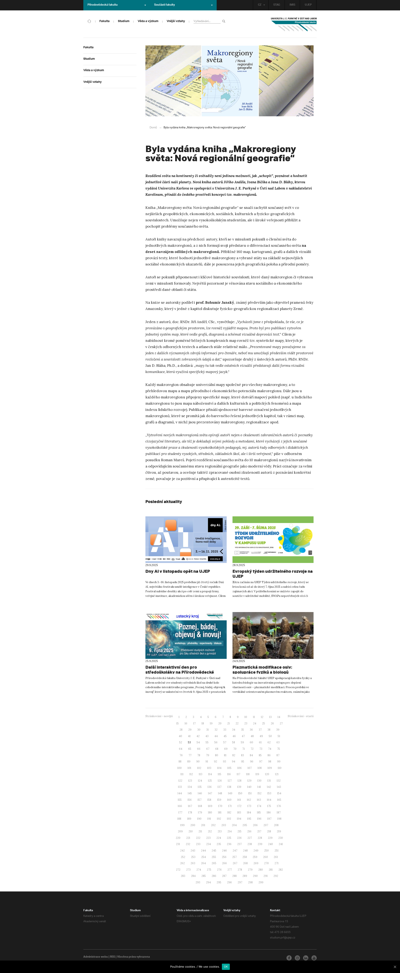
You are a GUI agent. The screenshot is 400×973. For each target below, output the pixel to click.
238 (250, 844)
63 (278, 742)
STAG (276, 5)
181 (219, 812)
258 (244, 857)
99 (278, 761)
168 (200, 806)
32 (216, 729)
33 (224, 729)
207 (266, 825)
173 (249, 806)
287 (224, 876)
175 (269, 806)
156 (190, 800)
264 (203, 863)
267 (235, 863)
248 (245, 850)
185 (259, 812)
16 (186, 723)
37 (260, 729)
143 (279, 787)
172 (239, 806)
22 (237, 723)
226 (239, 838)
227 (250, 838)
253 (193, 857)
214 (230, 831)
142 (269, 787)
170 (220, 806)
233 (198, 844)
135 (200, 787)
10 (245, 717)
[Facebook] (289, 958)
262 (182, 863)
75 (278, 749)
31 (207, 729)
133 (180, 787)
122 (180, 780)
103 (209, 768)
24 (254, 723)
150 (240, 793)
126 (220, 780)
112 (191, 774)
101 (189, 768)
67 (207, 749)
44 (216, 736)
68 (216, 749)
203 (223, 825)
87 (277, 755)
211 (200, 831)
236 (229, 844)
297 (240, 882)
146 (200, 793)
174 (259, 806)
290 (255, 876)
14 (279, 717)
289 (244, 876)
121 (277, 774)
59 (242, 742)
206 (255, 825)
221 (188, 838)
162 (249, 800)
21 (228, 723)
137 (219, 787)
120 (267, 774)
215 (239, 831)
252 (183, 857)
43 (207, 736)
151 (250, 793)
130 (259, 780)
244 (203, 850)
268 (245, 863)
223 (208, 838)
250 (266, 850)
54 (198, 742)
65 (189, 749)
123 (190, 780)
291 (266, 876)
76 (181, 755)
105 (229, 768)
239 (260, 844)
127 (230, 780)
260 (265, 857)
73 (260, 749)
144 (180, 793)
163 (259, 800)
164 (269, 800)
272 (178, 869)
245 (214, 850)
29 (189, 729)
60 (251, 742)
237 (239, 844)
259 (255, 857)
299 (261, 882)
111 (182, 774)
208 (276, 825)
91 (206, 761)
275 (209, 869)
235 (219, 844)
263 (193, 863)
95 (242, 761)
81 (225, 755)
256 (224, 857)
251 (277, 850)
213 (220, 831)
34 (233, 729)
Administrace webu (95, 957)
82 (233, 755)
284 (193, 876)
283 (183, 876)
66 (198, 749)
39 (277, 729)
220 (178, 838)
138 (229, 787)
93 (224, 761)
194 (239, 819)
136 (210, 787)
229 (270, 838)
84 (251, 755)
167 (190, 806)
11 (254, 717)
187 (279, 812)
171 (230, 806)
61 (260, 742)
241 (281, 844)
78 (198, 755)
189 (189, 819)
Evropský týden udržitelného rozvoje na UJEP (272, 574)
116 (229, 774)
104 (219, 768)
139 (239, 787)
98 (269, 761)
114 (210, 774)
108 (260, 768)
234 (208, 844)
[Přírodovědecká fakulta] (89, 20)
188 (179, 819)
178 (190, 812)
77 (190, 755)
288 (234, 876)
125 (210, 780)
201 (203, 825)
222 (198, 838)
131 (269, 780)
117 (238, 774)
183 (239, 812)
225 (229, 838)
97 (260, 761)
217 (259, 831)
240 (270, 844)
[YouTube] (314, 958)
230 (280, 838)
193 (229, 819)
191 (209, 819)
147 (210, 793)
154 (279, 793)
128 (239, 780)
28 (181, 729)
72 (252, 749)
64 (180, 749)
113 (200, 774)
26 (272, 723)
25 (263, 723)
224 (218, 838)
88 (180, 761)
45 (225, 736)
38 (269, 729)
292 (276, 876)
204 (234, 825)
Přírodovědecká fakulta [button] (103, 5)
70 (234, 749)
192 (219, 819)
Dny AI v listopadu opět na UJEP (177, 571)
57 (224, 742)
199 (182, 825)
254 (203, 857)
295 (219, 882)
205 (244, 825)
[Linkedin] (305, 958)
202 (213, 825)
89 (188, 761)
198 (279, 819)
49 (261, 736)
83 (242, 755)
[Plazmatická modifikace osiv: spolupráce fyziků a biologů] (273, 635)
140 (249, 787)
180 (210, 812)
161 (239, 800)
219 (279, 831)
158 (209, 800)
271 (277, 863)
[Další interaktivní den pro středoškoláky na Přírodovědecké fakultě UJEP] (186, 635)
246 (224, 850)
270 (266, 863)
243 (193, 850)
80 (216, 755)
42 (198, 736)
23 (245, 723)
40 (180, 736)
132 (279, 780)
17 (194, 723)
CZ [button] (259, 5)
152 (259, 793)
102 (199, 768)
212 (210, 831)
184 (249, 812)
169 (210, 806)
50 (270, 736)
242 (182, 850)
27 (281, 723)
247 (235, 850)
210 (191, 831)
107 (250, 768)
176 (279, 806)
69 (226, 749)
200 (192, 825)
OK (226, 966)
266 (224, 863)
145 (190, 793)
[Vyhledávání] (224, 21)
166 (180, 806)
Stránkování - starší (301, 716)
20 (219, 723)
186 (269, 812)
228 (260, 838)
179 (200, 812)
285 (203, 876)
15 (177, 723)
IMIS (292, 5)
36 (251, 729)
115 (219, 774)
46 (234, 736)
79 (207, 755)
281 (271, 869)
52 (180, 742)
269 (256, 863)
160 (229, 800)
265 (214, 863)
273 (188, 869)
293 (198, 882)
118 (248, 774)
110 (279, 768)
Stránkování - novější (159, 716)
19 (211, 723)
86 (269, 755)
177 (180, 812)
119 (257, 774)
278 (240, 869)
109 (270, 768)
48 (252, 736)
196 (259, 819)
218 (269, 831)
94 (233, 761)
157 (199, 800)
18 (202, 723)
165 (279, 800)
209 (180, 831)
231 (178, 844)
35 (242, 729)
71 (243, 749)
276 (219, 869)
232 (188, 844)
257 (234, 857)
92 (215, 761)
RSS (112, 957)
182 (229, 812)
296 (229, 882)
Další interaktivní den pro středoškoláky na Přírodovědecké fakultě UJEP (179, 672)
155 (180, 800)
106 (239, 768)
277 (230, 869)
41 (189, 736)
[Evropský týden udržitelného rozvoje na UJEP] (273, 539)
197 (269, 819)
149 (230, 793)
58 (233, 742)
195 (249, 819)
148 (220, 793)
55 (207, 742)
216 (249, 831)
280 (260, 869)
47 (243, 736)
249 (256, 850)
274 (198, 869)
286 (214, 876)
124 (200, 780)
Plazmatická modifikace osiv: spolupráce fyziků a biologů (262, 669)
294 (208, 882)
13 (270, 717)
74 (269, 749)
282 (281, 869)
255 (214, 857)
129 (249, 780)
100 (179, 768)
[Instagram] (297, 958)
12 (262, 717)
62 (269, 742)
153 (269, 793)
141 (259, 787)
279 (250, 869)
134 (190, 787)
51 (279, 736)
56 (216, 742)
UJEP (308, 5)
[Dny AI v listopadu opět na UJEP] (186, 539)
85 (260, 755)
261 (276, 857)
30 (198, 729)
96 (251, 761)
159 (219, 800)
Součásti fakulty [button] (164, 5)
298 (250, 882)
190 (199, 819)
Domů (153, 128)
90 (198, 761)
